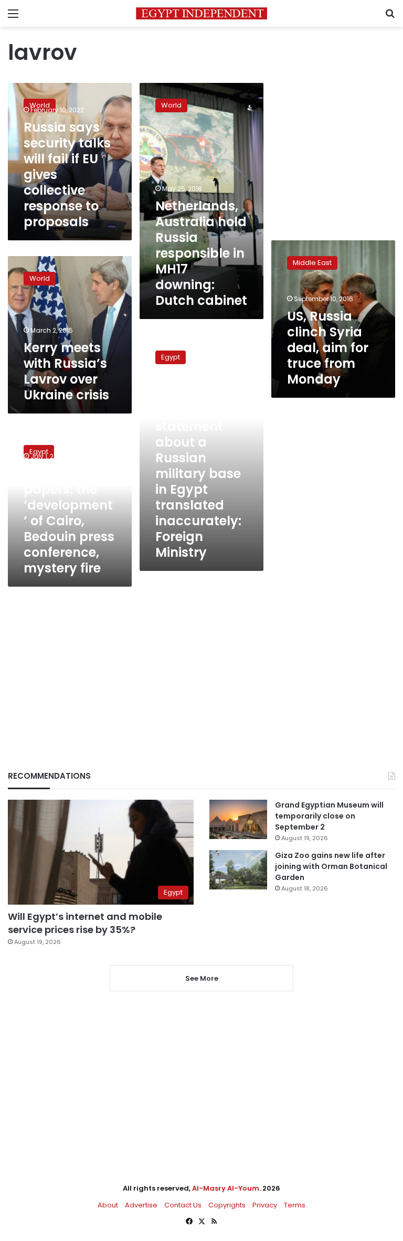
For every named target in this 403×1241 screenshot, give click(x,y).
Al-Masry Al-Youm (225, 1188)
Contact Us (183, 1205)
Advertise (141, 1205)
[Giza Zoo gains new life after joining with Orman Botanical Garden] (238, 869)
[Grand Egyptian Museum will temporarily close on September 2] (238, 819)
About (108, 1205)
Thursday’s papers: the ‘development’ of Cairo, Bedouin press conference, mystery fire (69, 521)
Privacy (264, 1205)
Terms (294, 1205)
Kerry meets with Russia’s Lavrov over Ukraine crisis (66, 371)
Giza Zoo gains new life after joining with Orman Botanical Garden (331, 866)
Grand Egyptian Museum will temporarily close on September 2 (329, 816)
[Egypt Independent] (201, 13)
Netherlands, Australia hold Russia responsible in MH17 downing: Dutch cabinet (201, 253)
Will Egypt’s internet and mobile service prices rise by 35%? (85, 923)
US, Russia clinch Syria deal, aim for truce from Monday (327, 347)
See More (201, 978)
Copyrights (227, 1205)
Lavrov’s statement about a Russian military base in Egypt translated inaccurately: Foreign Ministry (198, 481)
